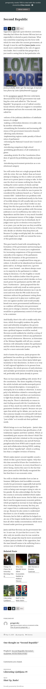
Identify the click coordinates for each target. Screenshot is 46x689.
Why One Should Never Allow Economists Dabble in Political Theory (21, 574)
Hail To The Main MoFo (20, 599)
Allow (23, 9)
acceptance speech (16, 96)
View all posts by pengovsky (19, 627)
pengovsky (20, 635)
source (34, 90)
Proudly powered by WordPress (14, 686)
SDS (14, 32)
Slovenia (29, 635)
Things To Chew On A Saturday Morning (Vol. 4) (9, 571)
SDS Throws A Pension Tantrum (33, 569)
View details (25, 5)
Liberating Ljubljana (8, 599)
